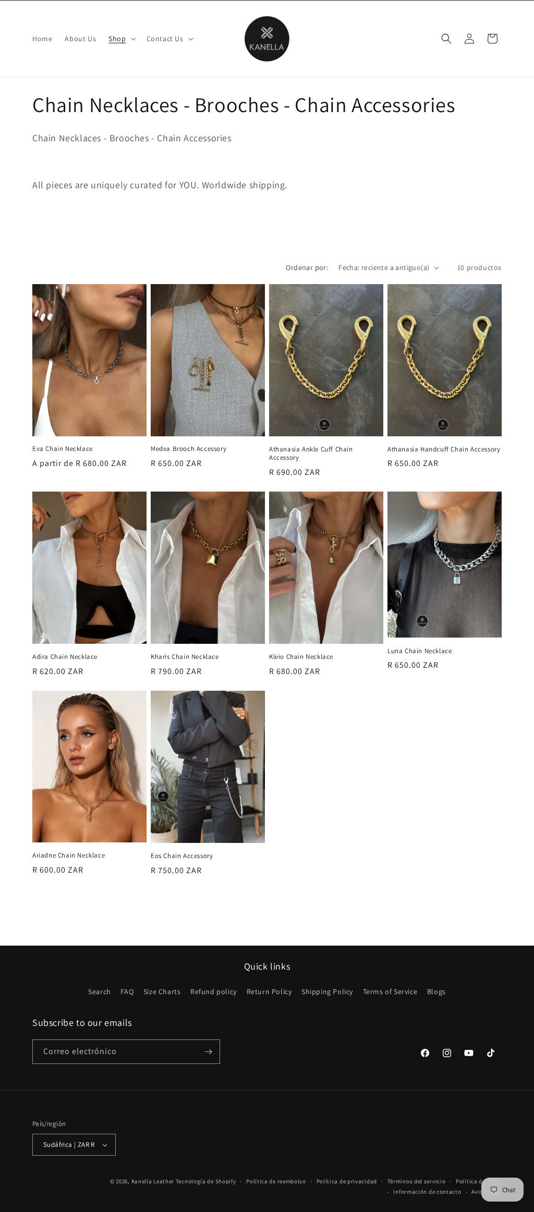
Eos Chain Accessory (182, 856)
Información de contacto (427, 1191)
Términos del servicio (416, 1181)
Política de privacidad (347, 1181)
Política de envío (479, 1181)
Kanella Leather (153, 1181)
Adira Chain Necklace (65, 657)
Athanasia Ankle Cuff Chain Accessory (311, 453)
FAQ (127, 991)
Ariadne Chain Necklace (68, 855)
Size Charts (162, 991)
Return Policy (269, 991)
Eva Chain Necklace (62, 449)
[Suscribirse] (208, 1051)
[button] (121, 39)
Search (99, 991)
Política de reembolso (276, 1181)
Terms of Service (390, 991)
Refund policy (213, 991)
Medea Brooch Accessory (188, 449)
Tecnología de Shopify (206, 1181)
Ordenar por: (307, 267)
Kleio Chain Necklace (301, 657)
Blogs (436, 991)
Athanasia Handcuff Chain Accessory (443, 449)
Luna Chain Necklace (419, 651)
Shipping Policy (327, 991)
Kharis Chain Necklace (185, 657)
